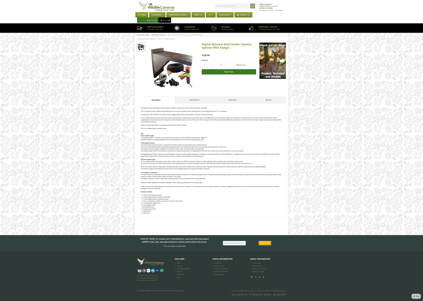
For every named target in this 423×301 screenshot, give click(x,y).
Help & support (219, 266)
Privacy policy (256, 263)
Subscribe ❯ (264, 243)
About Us (198, 15)
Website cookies (257, 266)
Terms (259, 291)
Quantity (205, 60)
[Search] (252, 6)
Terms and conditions (259, 269)
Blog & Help (224, 15)
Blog (178, 277)
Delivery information (221, 272)
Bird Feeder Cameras (158, 35)
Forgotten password (221, 269)
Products (179, 266)
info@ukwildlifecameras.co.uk (268, 6)
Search (252, 291)
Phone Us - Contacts (267, 10)
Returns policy (219, 274)
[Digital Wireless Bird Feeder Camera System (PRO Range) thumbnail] (141, 47)
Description (156, 100)
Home (143, 15)
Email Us (280, 10)
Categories (157, 15)
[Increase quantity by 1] (221, 65)
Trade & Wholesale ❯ (147, 278)
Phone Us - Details (261, 294)
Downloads (232, 100)
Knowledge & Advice (178, 15)
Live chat (281, 294)
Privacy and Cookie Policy (239, 291)
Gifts (211, 15)
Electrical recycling (258, 272)
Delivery (268, 100)
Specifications (194, 100)
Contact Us (244, 15)
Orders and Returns (279, 291)
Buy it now (228, 72)
